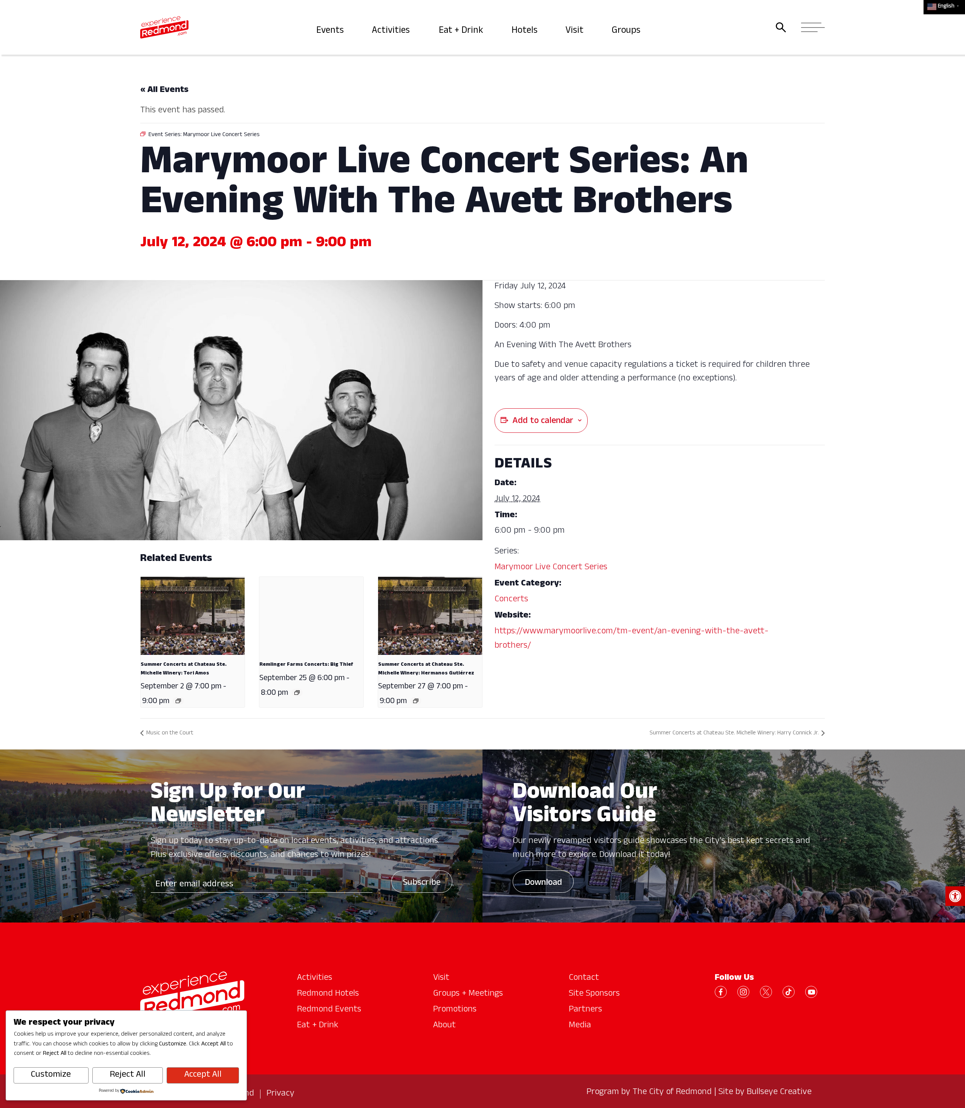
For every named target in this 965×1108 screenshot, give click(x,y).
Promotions (454, 1010)
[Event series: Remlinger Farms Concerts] (297, 692)
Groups (627, 31)
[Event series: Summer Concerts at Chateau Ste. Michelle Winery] (178, 701)
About (444, 1026)
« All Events (164, 90)
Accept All (203, 1075)
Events (330, 31)
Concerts (511, 600)
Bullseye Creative (779, 1092)
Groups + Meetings (468, 994)
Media (580, 1026)
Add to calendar (542, 421)
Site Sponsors (594, 994)
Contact (584, 978)
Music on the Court (169, 733)
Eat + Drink (462, 31)
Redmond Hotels (328, 994)
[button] (955, 896)
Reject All (128, 1075)
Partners (585, 1010)
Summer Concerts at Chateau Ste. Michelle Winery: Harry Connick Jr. (734, 733)
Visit (575, 31)
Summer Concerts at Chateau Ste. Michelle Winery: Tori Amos (184, 669)
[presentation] (193, 616)
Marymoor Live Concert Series (551, 568)
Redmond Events (329, 1010)
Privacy (280, 1094)
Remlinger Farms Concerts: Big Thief (306, 665)
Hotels (525, 31)
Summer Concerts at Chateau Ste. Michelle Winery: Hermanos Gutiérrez (426, 669)
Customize (51, 1075)
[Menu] (810, 27)
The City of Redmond (672, 1092)
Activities (392, 31)
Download (543, 883)
